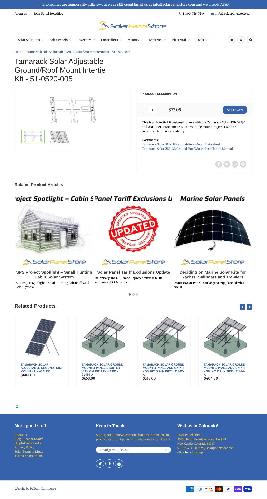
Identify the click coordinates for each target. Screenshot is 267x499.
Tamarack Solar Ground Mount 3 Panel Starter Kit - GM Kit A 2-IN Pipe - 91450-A (50, 369)
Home (19, 52)
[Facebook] (109, 463)
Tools (200, 40)
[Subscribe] (165, 450)
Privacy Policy (24, 447)
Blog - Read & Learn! (29, 439)
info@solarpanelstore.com (233, 13)
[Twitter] (100, 463)
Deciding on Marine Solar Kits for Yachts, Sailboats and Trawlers (213, 274)
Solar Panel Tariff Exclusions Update (133, 272)
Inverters (84, 40)
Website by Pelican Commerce (35, 488)
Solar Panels (59, 40)
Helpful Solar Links (28, 443)
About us (21, 13)
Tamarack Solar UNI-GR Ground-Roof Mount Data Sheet (181, 144)
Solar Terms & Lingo (29, 451)
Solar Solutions (29, 40)
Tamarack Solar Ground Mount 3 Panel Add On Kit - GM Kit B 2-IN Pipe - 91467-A (111, 369)
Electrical (179, 40)
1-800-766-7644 (194, 13)
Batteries (155, 40)
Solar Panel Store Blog (48, 13)
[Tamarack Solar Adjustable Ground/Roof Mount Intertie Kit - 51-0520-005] (72, 110)
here (188, 452)
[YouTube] (119, 463)
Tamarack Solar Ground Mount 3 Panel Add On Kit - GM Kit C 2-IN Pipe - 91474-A (172, 369)
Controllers (109, 40)
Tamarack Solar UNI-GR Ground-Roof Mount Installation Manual (187, 149)
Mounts (133, 40)
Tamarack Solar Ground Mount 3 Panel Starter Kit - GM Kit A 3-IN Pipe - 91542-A (233, 369)
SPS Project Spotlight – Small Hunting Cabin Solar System (54, 274)
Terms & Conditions (29, 456)
